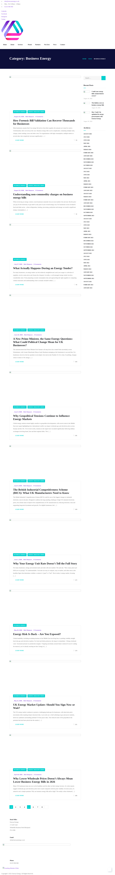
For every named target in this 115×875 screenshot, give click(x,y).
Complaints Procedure (72, 871)
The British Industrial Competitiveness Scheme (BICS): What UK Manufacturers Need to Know (41, 491)
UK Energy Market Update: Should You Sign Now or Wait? (44, 706)
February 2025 (88, 187)
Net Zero (47, 44)
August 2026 (88, 134)
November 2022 (89, 244)
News (55, 44)
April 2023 (87, 231)
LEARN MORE (19, 140)
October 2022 (88, 247)
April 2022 (87, 266)
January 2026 (88, 156)
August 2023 (88, 218)
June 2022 (87, 259)
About (12, 44)
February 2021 (88, 284)
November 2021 (89, 275)
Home (5, 44)
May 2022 (86, 262)
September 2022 (89, 250)
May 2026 (86, 143)
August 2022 (88, 253)
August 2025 (88, 168)
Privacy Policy (54, 871)
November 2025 (89, 162)
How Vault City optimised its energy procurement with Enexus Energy (98, 115)
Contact (62, 44)
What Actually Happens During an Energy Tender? (43, 268)
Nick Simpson (30, 116)
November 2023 (89, 209)
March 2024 (87, 196)
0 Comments (39, 116)
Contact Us (23, 871)
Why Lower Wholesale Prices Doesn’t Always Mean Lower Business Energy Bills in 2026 (43, 780)
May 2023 (86, 228)
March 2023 (87, 234)
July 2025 (86, 171)
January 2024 (88, 203)
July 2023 (86, 222)
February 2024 (88, 200)
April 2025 (87, 181)
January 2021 (88, 288)
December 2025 (89, 159)
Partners (38, 44)
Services (20, 44)
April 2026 (87, 146)
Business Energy (20, 111)
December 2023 (89, 206)
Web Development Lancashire (42, 873)
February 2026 (88, 152)
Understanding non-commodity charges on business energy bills (43, 196)
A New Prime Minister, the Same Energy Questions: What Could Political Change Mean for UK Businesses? (43, 342)
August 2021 (88, 281)
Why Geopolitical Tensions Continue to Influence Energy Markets (41, 417)
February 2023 (88, 237)
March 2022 (87, 269)
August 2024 (88, 193)
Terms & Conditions (38, 871)
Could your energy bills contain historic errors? (98, 94)
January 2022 (88, 272)
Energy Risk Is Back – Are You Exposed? (37, 634)
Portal (30, 44)
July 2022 (86, 256)
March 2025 (87, 184)
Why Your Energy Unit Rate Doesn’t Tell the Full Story (45, 563)
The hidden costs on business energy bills (98, 104)
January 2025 (88, 190)
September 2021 (89, 278)
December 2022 (89, 240)
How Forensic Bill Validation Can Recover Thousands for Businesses (44, 122)
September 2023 (89, 215)
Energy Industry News (36, 111)
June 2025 (87, 174)
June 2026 (87, 140)
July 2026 (86, 137)
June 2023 (87, 225)
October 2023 (88, 212)
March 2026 (87, 149)
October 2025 (88, 165)
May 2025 (86, 178)
